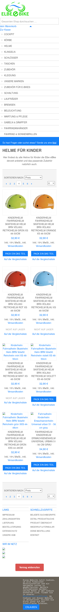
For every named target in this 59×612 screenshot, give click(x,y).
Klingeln (9, 51)
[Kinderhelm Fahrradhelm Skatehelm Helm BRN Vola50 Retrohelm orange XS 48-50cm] (43, 202)
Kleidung (10, 75)
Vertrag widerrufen (29, 567)
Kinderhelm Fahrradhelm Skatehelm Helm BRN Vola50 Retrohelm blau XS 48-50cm (43, 302)
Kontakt (34, 534)
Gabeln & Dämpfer (15, 122)
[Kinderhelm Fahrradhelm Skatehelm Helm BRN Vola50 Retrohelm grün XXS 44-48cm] (15, 420)
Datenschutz (9, 530)
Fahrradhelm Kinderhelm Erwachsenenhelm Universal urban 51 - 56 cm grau (43, 438)
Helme (8, 46)
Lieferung (8, 522)
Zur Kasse (5, 29)
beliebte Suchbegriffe (43, 514)
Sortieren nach (13, 177)
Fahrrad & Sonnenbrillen (20, 134)
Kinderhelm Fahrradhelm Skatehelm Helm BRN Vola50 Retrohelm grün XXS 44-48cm (15, 439)
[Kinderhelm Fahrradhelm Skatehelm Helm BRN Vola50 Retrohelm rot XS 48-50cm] (15, 279)
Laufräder (11, 98)
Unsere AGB (8, 534)
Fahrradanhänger (16, 128)
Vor (32, 183)
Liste (52, 172)
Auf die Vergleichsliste (15, 259)
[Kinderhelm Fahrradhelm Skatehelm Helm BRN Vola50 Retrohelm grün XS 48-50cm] (15, 202)
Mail (54, 142)
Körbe (8, 40)
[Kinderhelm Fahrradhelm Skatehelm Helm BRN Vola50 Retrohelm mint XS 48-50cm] (15, 352)
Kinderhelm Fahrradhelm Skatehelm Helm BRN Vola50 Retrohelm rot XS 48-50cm (15, 302)
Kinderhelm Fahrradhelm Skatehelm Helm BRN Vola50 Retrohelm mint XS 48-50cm (15, 371)
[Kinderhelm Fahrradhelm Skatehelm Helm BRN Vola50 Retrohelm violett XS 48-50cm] (43, 352)
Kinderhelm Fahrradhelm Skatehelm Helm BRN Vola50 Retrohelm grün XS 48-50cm (15, 225)
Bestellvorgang (11, 526)
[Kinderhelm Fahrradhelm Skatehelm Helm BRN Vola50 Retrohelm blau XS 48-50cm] (43, 279)
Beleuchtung (12, 110)
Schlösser (11, 57)
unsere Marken (14, 81)
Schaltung (11, 93)
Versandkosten (15, 245)
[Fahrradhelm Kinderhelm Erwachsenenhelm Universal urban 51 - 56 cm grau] (43, 420)
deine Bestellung (40, 530)
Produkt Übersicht (41, 522)
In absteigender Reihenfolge (45, 177)
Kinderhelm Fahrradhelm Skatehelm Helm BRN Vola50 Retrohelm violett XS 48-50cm (43, 371)
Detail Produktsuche (42, 518)
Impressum (8, 514)
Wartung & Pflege (16, 116)
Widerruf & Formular (42, 526)
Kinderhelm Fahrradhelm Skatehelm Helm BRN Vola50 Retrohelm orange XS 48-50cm (43, 225)
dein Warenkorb (8, 26)
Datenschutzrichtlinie (35, 596)
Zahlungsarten (11, 518)
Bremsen (9, 104)
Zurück (6, 183)
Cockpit (9, 34)
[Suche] (55, 3)
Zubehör (9, 69)
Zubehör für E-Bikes (17, 87)
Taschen (9, 63)
